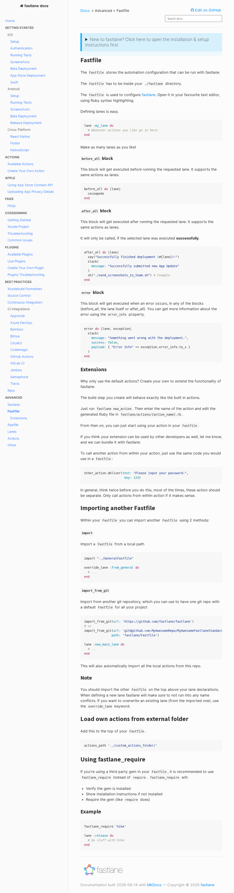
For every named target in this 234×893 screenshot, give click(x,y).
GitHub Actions (22, 356)
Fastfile (14, 411)
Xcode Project (18, 227)
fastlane (14, 404)
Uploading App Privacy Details (31, 192)
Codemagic (19, 350)
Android (14, 89)
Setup (14, 41)
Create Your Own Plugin (26, 268)
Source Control (19, 295)
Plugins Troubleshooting (26, 275)
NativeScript (19, 150)
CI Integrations (19, 309)
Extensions (18, 418)
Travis (14, 383)
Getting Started (19, 220)
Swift (14, 82)
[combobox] (193, 18)
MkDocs (154, 884)
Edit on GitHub (207, 10)
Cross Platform (19, 130)
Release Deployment (26, 123)
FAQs (12, 206)
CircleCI (16, 343)
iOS (10, 35)
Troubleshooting (20, 233)
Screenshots (20, 62)
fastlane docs (36, 5)
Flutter (15, 143)
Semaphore (19, 377)
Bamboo (16, 329)
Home (10, 21)
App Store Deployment (27, 75)
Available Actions (21, 164)
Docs (84, 10)
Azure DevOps (21, 323)
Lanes (12, 431)
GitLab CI (17, 363)
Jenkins (16, 370)
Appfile (13, 425)
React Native (20, 136)
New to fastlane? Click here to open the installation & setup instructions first (147, 42)
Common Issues (20, 240)
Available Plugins (20, 254)
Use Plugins (17, 261)
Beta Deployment (23, 68)
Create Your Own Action (26, 171)
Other (12, 445)
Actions (13, 438)
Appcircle (17, 316)
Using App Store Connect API (30, 185)
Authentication (21, 48)
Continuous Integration (25, 302)
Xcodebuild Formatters (25, 289)
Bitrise (15, 336)
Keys (11, 390)
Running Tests (21, 55)
